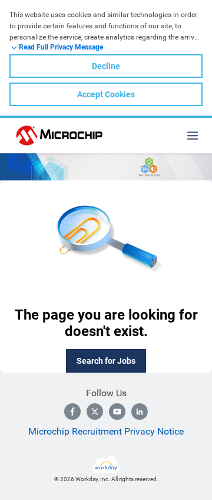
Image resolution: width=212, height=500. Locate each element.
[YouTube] (117, 411)
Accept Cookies (106, 94)
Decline (106, 66)
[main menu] (192, 135)
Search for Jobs (106, 361)
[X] (95, 411)
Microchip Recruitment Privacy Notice (106, 431)
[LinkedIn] (139, 411)
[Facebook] (72, 411)
